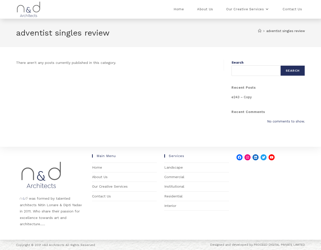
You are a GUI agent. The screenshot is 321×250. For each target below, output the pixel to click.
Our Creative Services (110, 186)
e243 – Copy (241, 97)
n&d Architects (52, 245)
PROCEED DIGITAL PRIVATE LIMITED (279, 244)
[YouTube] (272, 157)
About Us (100, 177)
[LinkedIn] (256, 157)
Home (97, 167)
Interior (170, 206)
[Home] (259, 31)
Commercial (174, 177)
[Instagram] (248, 157)
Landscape (173, 167)
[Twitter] (264, 157)
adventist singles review (285, 31)
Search (237, 62)
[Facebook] (239, 157)
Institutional (174, 186)
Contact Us (101, 196)
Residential (173, 196)
